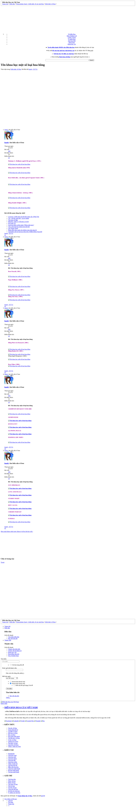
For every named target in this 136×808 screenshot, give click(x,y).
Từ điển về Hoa (12, 731)
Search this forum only (18, 683)
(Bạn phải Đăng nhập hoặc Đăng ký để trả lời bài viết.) (17, 531)
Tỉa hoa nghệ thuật (13, 772)
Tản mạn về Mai (13, 220)
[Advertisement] (68, 19)
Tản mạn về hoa (13, 784)
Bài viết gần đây (13, 638)
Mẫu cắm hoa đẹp (13, 767)
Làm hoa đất (11, 760)
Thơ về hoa (11, 786)
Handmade (11, 753)
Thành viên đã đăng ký (15, 651)
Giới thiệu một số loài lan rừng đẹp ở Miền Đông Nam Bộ (25, 232)
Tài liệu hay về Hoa (14, 738)
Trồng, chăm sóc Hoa (14, 746)
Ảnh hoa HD (72, 41)
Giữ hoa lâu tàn (12, 765)
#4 (5, 449)
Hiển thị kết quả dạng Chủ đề (24, 685)
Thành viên (7, 640)
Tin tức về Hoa (12, 728)
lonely (30, 69)
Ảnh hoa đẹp (12, 779)
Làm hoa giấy (12, 757)
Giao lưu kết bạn (13, 789)
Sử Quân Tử (12, 223)
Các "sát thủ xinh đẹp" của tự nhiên (18, 218)
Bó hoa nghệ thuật (13, 770)
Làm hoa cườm (12, 762)
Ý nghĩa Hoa (71, 39)
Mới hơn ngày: (6, 676)
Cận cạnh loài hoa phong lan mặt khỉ (19, 227)
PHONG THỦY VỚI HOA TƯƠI (18, 221)
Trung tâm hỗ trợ (13, 730)
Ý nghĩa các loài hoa (14, 792)
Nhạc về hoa (12, 781)
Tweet (2, 562)
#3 (5, 372)
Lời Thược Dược (13, 228)
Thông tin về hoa (13, 741)
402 (9, 151)
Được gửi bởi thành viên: (9, 668)
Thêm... (8, 697)
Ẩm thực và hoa (13, 743)
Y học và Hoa (12, 740)
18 (9, 158)
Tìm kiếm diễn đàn (13, 637)
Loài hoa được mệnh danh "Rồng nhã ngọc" (21, 225)
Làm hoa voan (12, 755)
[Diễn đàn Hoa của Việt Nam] (10, 702)
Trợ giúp (10, 802)
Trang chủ (7, 626)
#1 (5, 235)
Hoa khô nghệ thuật (14, 736)
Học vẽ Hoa (11, 735)
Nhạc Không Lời (72, 36)
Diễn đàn (7, 628)
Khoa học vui (72, 44)
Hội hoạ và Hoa (12, 733)
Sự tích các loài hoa (14, 791)
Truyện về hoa (12, 787)
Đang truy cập (12, 652)
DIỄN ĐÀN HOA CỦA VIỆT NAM (21, 707)
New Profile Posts (13, 656)
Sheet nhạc (72, 42)
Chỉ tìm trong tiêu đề (17, 665)
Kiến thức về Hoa (16, 69)
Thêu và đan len (13, 763)
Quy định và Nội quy (10, 799)
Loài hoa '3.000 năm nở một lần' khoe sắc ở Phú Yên (23, 216)
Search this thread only (18, 681)
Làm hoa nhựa (12, 758)
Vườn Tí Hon (72, 37)
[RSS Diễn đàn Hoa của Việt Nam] (43, 721)
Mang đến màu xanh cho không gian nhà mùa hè (22, 230)
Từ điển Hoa (71, 34)
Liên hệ (10, 800)
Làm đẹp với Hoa (13, 745)
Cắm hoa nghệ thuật (14, 768)
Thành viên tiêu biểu (14, 649)
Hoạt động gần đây (13, 654)
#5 (5, 528)
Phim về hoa (11, 782)
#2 (5, 306)
